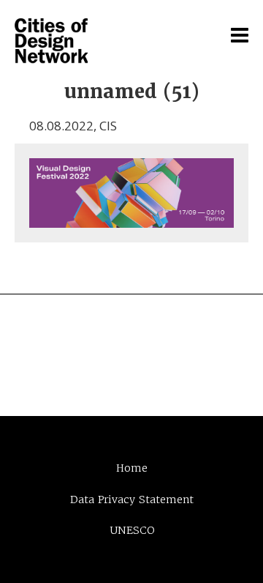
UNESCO (132, 530)
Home (132, 468)
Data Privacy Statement (132, 499)
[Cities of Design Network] (51, 41)
